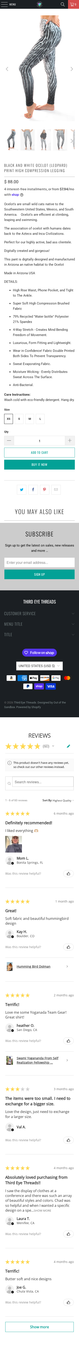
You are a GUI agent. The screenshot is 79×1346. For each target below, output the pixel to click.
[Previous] (7, 69)
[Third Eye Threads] (39, 4)
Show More (42, 1210)
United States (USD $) (37, 666)
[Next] (71, 69)
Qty (6, 431)
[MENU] (2, 4)
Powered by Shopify (28, 707)
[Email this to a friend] (56, 490)
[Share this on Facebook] (33, 490)
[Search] (63, 4)
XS (8, 418)
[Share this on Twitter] (21, 490)
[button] (53, 746)
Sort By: (47, 800)
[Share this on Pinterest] (44, 490)
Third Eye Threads (25, 702)
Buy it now (39, 464)
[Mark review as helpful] (68, 873)
